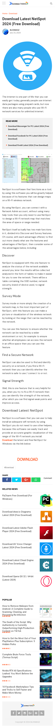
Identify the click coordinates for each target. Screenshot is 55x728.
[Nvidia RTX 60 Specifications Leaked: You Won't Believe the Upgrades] (46, 676)
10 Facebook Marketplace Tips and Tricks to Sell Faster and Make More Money (18, 689)
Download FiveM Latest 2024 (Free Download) (28, 145)
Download (13, 14)
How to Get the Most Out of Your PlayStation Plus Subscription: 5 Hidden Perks (19, 641)
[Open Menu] (4, 3)
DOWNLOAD (27, 459)
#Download (9, 467)
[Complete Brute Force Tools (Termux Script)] (46, 660)
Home (4, 14)
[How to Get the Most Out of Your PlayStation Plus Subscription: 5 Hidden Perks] (46, 644)
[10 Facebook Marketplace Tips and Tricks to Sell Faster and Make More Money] (46, 692)
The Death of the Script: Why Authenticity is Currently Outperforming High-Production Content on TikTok (18, 627)
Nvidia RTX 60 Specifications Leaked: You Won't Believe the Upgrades (17, 673)
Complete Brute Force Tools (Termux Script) (16, 656)
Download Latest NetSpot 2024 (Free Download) (24, 21)
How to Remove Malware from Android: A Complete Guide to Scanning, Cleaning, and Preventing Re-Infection (17, 610)
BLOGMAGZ (35, 722)
